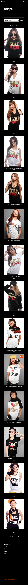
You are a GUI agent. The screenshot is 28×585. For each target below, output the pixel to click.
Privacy (5, 553)
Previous (11, 536)
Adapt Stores (6, 546)
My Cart (25, 1)
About (5, 548)
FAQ (4, 550)
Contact (5, 551)
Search (5, 582)
